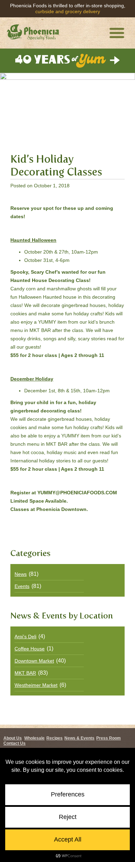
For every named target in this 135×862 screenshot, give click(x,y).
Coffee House (30, 648)
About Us (12, 738)
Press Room (108, 738)
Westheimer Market (36, 685)
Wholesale (34, 738)
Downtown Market (34, 661)
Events (22, 586)
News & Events (79, 738)
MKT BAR (25, 673)
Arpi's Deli (25, 636)
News (21, 574)
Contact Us (14, 743)
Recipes (54, 738)
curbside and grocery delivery (67, 11)
